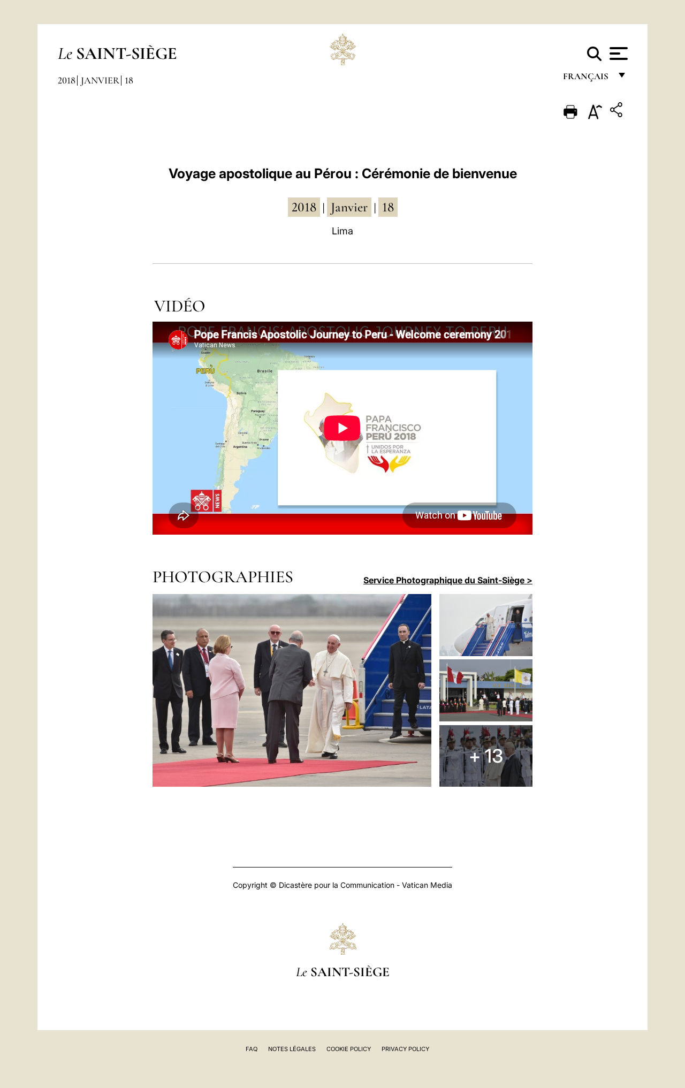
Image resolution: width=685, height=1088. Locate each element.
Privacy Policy (405, 1049)
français (587, 79)
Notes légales (292, 1049)
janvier (349, 207)
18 (129, 80)
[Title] (617, 111)
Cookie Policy (348, 1049)
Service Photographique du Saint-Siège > (447, 580)
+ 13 (486, 755)
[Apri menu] (617, 53)
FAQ (251, 1049)
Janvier (100, 80)
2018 (66, 80)
